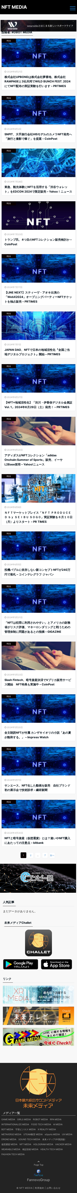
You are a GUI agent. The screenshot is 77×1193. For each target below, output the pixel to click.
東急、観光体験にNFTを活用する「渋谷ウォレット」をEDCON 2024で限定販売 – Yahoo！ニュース (38, 189)
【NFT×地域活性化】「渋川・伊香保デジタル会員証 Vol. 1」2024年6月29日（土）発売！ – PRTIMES (38, 405)
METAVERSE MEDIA (11, 1134)
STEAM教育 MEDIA (33, 1134)
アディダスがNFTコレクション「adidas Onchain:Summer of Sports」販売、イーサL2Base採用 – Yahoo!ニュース (33, 459)
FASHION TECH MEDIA (13, 1154)
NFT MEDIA (14, 7)
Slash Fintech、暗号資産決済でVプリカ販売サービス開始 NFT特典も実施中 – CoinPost (37, 682)
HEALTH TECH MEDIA (51, 1149)
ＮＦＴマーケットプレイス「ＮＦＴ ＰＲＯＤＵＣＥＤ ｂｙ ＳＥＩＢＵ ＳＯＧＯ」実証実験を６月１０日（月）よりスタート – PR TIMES (38, 517)
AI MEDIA (57, 1124)
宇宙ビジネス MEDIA (25, 1129)
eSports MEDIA (52, 1134)
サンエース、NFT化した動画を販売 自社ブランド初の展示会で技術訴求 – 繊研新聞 (37, 788)
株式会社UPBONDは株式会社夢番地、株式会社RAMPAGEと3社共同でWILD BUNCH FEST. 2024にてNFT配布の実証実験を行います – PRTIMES (37, 81)
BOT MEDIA (7, 1129)
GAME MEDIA (8, 1119)
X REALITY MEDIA (47, 1129)
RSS (9, 40)
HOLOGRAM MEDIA (43, 1144)
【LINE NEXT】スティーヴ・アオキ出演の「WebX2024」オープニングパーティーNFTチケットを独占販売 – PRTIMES (38, 297)
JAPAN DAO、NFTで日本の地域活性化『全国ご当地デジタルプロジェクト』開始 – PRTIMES (37, 352)
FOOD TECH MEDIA (41, 1124)
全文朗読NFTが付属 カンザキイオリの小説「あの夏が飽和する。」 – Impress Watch (37, 735)
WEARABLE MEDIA (10, 1149)
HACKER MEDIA (63, 1144)
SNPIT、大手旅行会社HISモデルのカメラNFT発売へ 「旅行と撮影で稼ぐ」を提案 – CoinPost (38, 136)
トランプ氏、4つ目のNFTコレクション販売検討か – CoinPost (38, 242)
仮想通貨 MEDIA (9, 1144)
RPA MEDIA (55, 1119)
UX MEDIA (67, 1134)
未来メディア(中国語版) (53, 1139)
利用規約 (39, 1188)
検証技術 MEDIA (30, 1149)
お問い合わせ (54, 1188)
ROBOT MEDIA (40, 1119)
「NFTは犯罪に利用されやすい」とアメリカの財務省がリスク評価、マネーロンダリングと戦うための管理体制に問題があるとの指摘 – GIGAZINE (37, 627)
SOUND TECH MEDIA (29, 1139)
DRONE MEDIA (8, 1139)
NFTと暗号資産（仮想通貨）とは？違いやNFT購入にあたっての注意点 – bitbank (37, 840)
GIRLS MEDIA (24, 1119)
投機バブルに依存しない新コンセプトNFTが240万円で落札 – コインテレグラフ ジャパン (37, 572)
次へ (52, 855)
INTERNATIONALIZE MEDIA (15, 1124)
